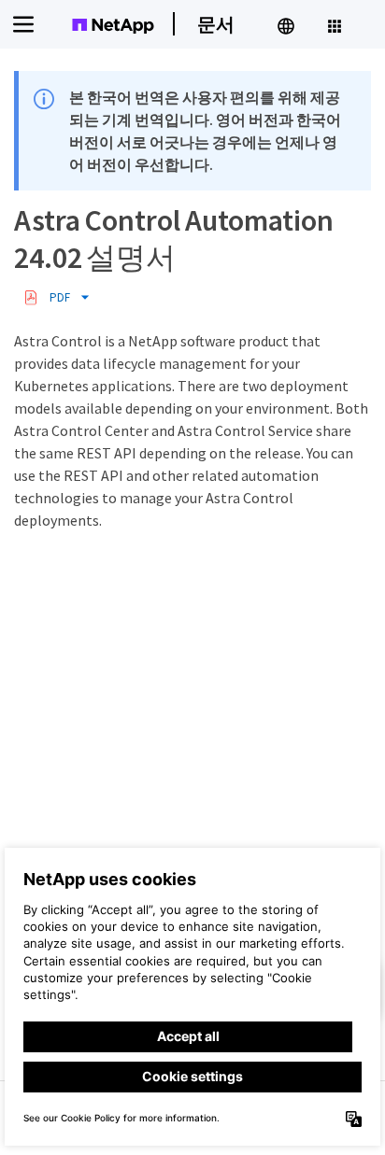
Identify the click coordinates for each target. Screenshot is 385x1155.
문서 (216, 23)
